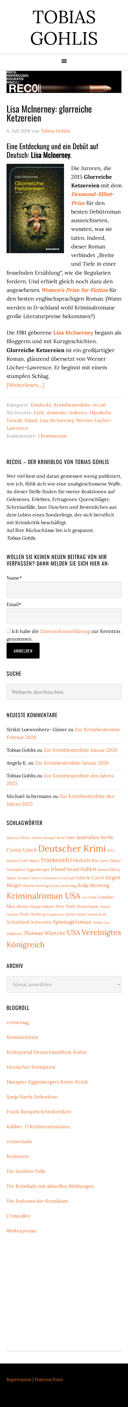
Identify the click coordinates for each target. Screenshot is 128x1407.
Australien (87, 837)
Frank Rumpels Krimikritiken (39, 1112)
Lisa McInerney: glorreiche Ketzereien (49, 113)
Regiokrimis (55, 914)
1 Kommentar (52, 436)
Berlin (107, 837)
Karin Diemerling (63, 885)
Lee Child (89, 897)
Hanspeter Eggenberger (28, 869)
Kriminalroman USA (43, 896)
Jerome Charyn (29, 878)
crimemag (18, 1022)
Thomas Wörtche (45, 933)
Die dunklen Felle (26, 1171)
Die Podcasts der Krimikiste (37, 1201)
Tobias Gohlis (64, 27)
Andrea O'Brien (18, 837)
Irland (31, 420)
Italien (88, 869)
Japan (11, 878)
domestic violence (67, 412)
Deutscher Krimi (72, 848)
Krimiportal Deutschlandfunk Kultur (47, 1052)
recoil (99, 405)
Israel (73, 869)
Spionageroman (72, 921)
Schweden (41, 922)
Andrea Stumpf (43, 837)
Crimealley (18, 1216)
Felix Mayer (30, 860)
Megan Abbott (42, 906)
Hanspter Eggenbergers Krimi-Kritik (47, 1082)
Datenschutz (49, 1379)
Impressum (19, 1379)
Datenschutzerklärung (65, 631)
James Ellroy (108, 869)
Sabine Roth (96, 914)
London (106, 897)
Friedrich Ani (84, 860)
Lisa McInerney (57, 420)
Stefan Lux (101, 922)
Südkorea (14, 933)
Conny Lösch (22, 849)
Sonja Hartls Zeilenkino (32, 1097)
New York (65, 906)
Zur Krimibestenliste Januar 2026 (80, 750)
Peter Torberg (32, 914)
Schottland (18, 922)
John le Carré (90, 877)
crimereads (19, 1141)
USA (73, 932)
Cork (39, 412)
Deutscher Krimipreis (31, 1067)
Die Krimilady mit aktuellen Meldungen (50, 1186)
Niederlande (87, 906)
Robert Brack (75, 914)
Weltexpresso (21, 1231)
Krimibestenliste (72, 405)
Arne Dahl (66, 837)
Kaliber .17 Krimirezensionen (38, 1126)
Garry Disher (110, 860)
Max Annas (18, 906)
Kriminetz (18, 1156)
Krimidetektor (22, 1037)
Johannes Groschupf (58, 878)
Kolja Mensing (93, 885)
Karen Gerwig (36, 885)
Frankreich (55, 859)
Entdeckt (41, 405)
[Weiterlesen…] (25, 385)
